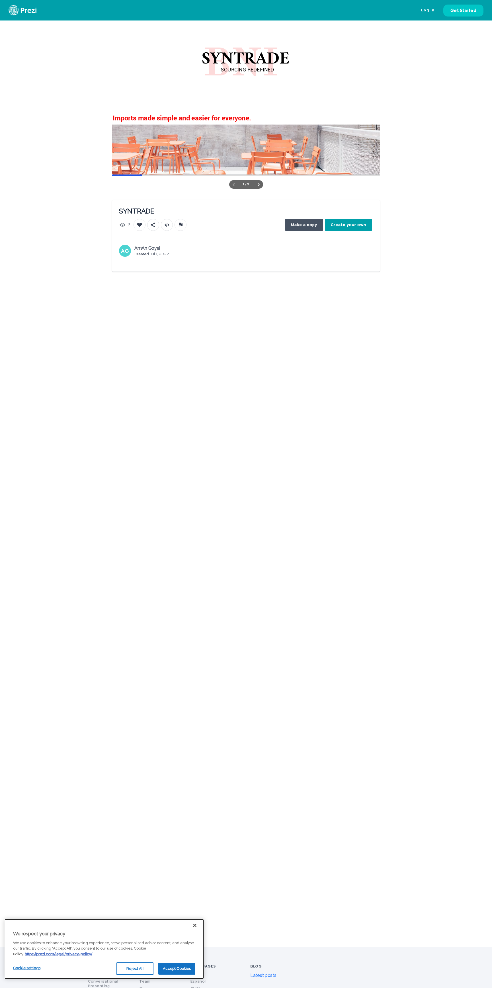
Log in (428, 10)
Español (198, 981)
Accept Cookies (177, 968)
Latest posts (263, 975)
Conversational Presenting (103, 983)
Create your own (348, 225)
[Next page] (258, 184)
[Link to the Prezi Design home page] (30, 10)
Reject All (134, 968)
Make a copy (304, 225)
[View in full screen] (371, 32)
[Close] (194, 925)
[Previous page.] (233, 184)
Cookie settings (26, 968)
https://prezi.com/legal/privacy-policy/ (58, 954)
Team (144, 981)
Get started (463, 10)
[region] (104, 949)
